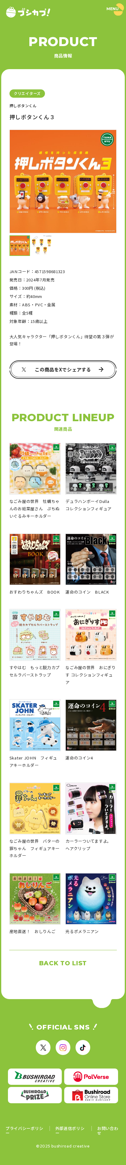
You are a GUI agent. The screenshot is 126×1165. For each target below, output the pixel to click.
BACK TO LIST (63, 963)
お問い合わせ (107, 1130)
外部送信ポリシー (70, 1130)
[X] (43, 1047)
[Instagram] (63, 1047)
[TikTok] (83, 1047)
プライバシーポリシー (24, 1130)
